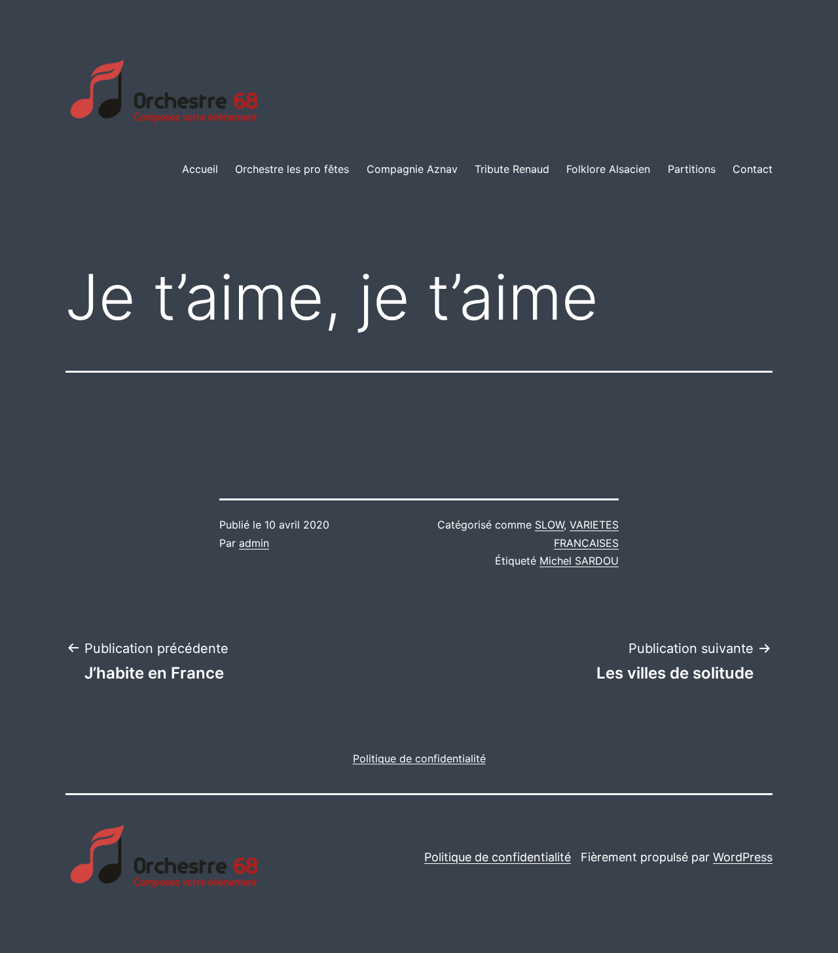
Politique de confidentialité (497, 857)
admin (254, 543)
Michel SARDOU (579, 560)
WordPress (743, 857)
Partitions (692, 169)
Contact (753, 169)
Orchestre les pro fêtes (292, 169)
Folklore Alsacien (608, 169)
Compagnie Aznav (412, 169)
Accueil (200, 169)
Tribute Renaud (512, 169)
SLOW (549, 524)
